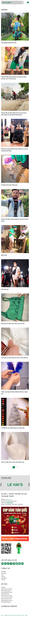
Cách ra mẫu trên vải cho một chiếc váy (12, 462)
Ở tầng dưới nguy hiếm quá (9, 185)
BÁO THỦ (4, 255)
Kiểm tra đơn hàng (5, 590)
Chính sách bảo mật (6, 598)
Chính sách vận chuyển (7, 597)
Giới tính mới (5, 289)
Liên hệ (3, 579)
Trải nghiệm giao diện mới (8, 42)
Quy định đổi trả (5, 593)
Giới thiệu (3, 571)
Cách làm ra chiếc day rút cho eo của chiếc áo (14, 357)
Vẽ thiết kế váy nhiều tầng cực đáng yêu (13, 428)
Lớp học (3, 576)
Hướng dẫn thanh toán (6, 592)
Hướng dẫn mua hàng (6, 588)
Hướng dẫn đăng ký (6, 602)
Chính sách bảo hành (6, 595)
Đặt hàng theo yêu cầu (6, 600)
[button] (1, 484)
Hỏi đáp (3, 587)
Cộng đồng (4, 578)
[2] (19, 467)
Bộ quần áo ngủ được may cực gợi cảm (12, 323)
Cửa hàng (3, 573)
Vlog (2, 574)
